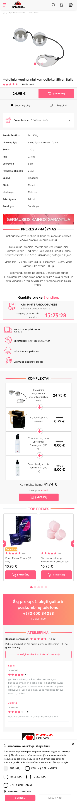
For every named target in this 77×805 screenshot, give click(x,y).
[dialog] (38, 772)
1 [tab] (35, 63)
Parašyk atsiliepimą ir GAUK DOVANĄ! (38, 654)
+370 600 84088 (38, 613)
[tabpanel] (38, 44)
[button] (38, 120)
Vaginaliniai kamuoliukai (17, 13)
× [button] (73, 744)
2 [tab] (38, 63)
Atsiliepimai (38, 632)
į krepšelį (22, 574)
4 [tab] (42, 587)
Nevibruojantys (34, 13)
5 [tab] (45, 587)
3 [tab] (42, 63)
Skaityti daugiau (61, 762)
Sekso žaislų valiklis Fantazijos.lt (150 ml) (38, 468)
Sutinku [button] (20, 797)
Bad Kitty (33, 135)
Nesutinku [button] (55, 797)
